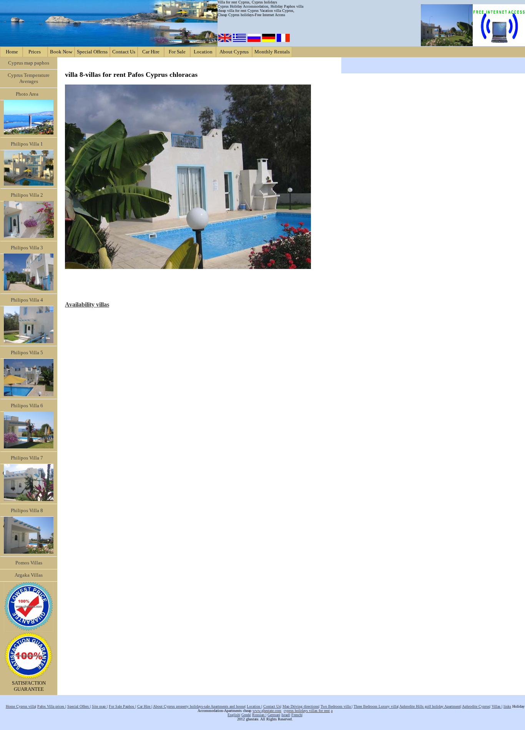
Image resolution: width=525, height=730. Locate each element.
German (273, 715)
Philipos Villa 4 (27, 300)
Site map (99, 706)
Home (11, 52)
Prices (35, 52)
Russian (259, 715)
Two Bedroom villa (336, 706)
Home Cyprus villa (20, 706)
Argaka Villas (29, 575)
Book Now (61, 52)
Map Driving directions (300, 706)
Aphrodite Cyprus (476, 706)
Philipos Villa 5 (27, 352)
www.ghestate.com (267, 710)
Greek (245, 715)
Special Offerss (92, 52)
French (296, 715)
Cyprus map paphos (28, 63)
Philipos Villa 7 (27, 458)
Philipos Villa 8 (27, 510)
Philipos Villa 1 (27, 144)
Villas (497, 706)
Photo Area (27, 94)
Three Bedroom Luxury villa (376, 706)
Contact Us (123, 52)
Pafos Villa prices (51, 706)
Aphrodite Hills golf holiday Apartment (429, 706)
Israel (285, 715)
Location (203, 52)
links (507, 706)
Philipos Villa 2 (27, 195)
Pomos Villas (28, 563)
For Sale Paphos (122, 706)
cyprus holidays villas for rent (307, 710)
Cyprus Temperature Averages (29, 78)
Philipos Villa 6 (27, 405)
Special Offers (78, 706)
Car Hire (151, 52)
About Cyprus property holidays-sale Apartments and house (199, 706)
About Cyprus (234, 52)
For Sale (177, 52)
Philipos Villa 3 (27, 248)
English (233, 715)
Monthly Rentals (272, 52)
